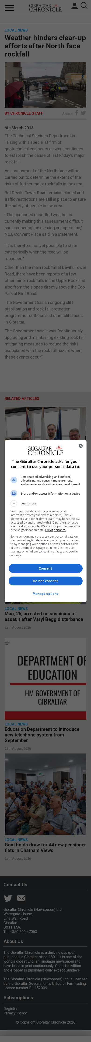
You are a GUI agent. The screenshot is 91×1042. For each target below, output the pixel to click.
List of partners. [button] (55, 530)
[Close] (80, 446)
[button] (45, 503)
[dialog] (46, 521)
